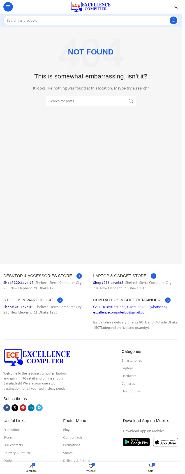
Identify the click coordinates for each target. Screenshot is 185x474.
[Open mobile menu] (8, 6)
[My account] (175, 6)
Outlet (8, 460)
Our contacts (13, 445)
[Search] (173, 20)
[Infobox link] (42, 276)
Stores (8, 437)
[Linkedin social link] (31, 407)
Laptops (128, 368)
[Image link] (37, 357)
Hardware (129, 376)
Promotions (12, 429)
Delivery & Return (16, 453)
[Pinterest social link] (23, 407)
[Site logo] (91, 6)
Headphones (131, 391)
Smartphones (132, 360)
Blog (66, 429)
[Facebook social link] (6, 407)
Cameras (128, 383)
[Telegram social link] (39, 407)
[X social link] (15, 407)
